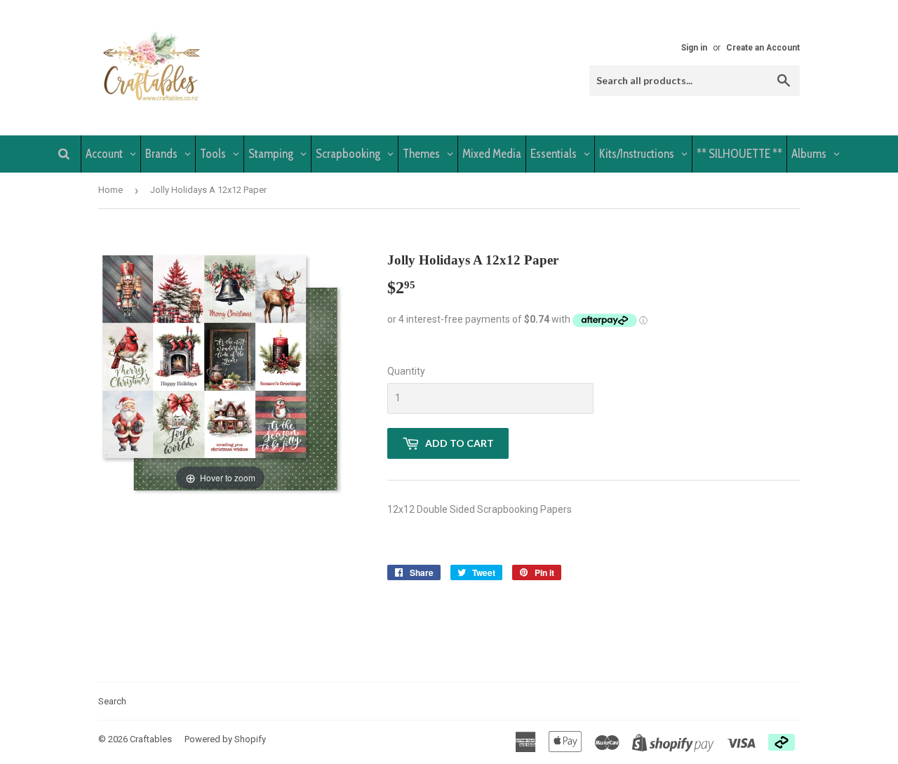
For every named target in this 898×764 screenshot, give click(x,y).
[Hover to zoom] (220, 371)
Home (110, 190)
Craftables (151, 739)
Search (112, 701)
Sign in (694, 48)
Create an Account (763, 48)
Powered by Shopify (225, 739)
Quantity (406, 371)
